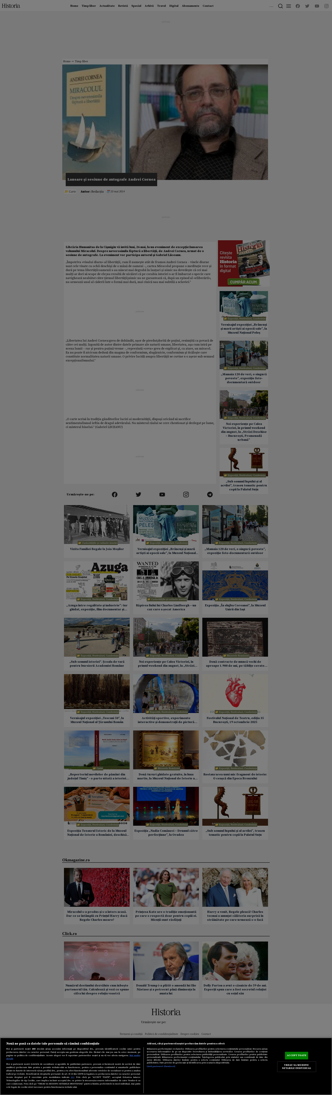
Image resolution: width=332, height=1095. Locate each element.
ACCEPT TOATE (296, 1055)
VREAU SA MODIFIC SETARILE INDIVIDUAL (296, 1067)
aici (72, 1077)
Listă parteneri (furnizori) (161, 1066)
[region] (166, 1066)
